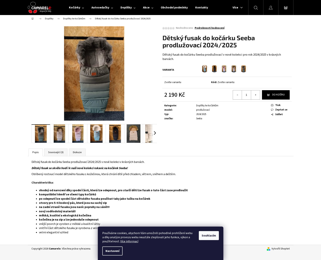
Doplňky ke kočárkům (207, 105)
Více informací (129, 241)
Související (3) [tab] (56, 152)
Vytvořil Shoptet (281, 249)
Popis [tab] (35, 152)
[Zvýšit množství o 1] (255, 94)
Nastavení (112, 251)
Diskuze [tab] (77, 152)
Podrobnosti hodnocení (209, 28)
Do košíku (278, 95)
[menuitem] (76, 7)
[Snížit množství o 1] (237, 94)
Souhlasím (209, 236)
